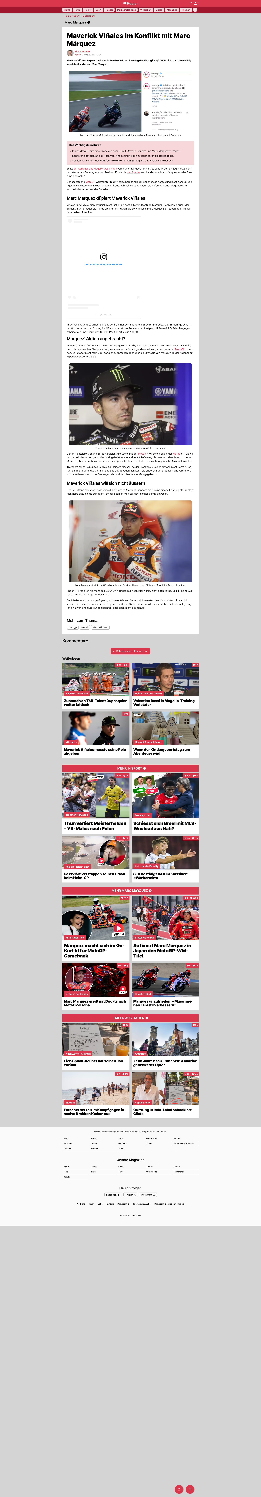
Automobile (151, 1172)
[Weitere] (195, 10)
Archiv (121, 1148)
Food (65, 1172)
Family (176, 1167)
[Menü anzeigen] (196, 3)
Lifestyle (67, 1148)
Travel (121, 1172)
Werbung (81, 1204)
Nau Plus (122, 1143)
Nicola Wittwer (82, 51)
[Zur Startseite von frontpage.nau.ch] (130, 3)
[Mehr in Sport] (130, 768)
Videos (94, 1143)
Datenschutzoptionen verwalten (169, 1204)
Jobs (100, 1204)
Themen (95, 1148)
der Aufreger (81, 168)
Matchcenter (152, 1138)
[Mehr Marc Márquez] (130, 891)
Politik (94, 1138)
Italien (78, 54)
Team (91, 1204)
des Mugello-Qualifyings (103, 168)
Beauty (66, 1177)
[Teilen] (179, 1489)
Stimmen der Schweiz (183, 1143)
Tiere (93, 1172)
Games (149, 1143)
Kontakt (110, 1204)
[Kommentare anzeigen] (190, 1489)
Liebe (120, 1167)
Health (66, 1167)
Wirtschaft (68, 1143)
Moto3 (142, 453)
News (66, 1138)
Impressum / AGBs (142, 1204)
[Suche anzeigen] (191, 3)
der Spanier (133, 172)
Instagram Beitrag (103, 314)
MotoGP (90, 181)
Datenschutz (123, 1204)
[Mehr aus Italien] (130, 1018)
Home (68, 15)
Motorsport (88, 15)
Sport (76, 15)
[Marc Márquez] (130, 22)
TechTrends (178, 1172)
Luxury (149, 1167)
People (176, 1138)
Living (94, 1167)
